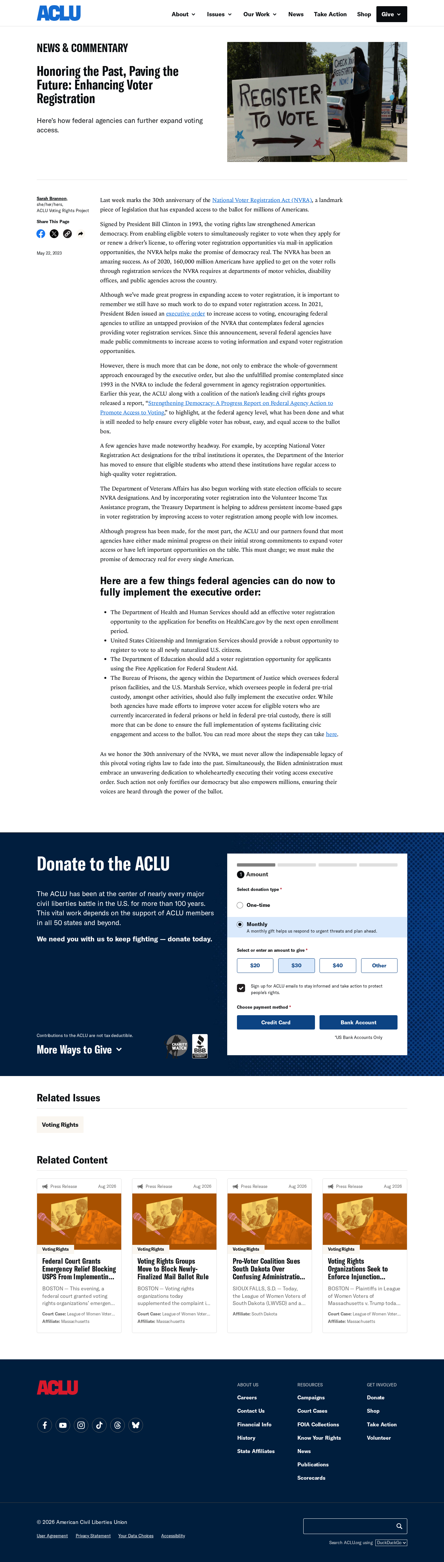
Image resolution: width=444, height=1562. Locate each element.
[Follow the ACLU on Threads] (117, 1425)
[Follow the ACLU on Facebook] (44, 1425)
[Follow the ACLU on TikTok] (99, 1425)
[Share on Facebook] (40, 235)
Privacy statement (93, 1535)
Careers (246, 1397)
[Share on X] (54, 235)
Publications (313, 1464)
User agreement (52, 1535)
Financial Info (254, 1424)
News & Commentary (80, 49)
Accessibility (173, 1535)
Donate (376, 1397)
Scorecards (311, 1477)
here (331, 734)
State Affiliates (256, 1451)
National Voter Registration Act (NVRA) (262, 200)
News (296, 14)
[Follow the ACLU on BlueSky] (135, 1425)
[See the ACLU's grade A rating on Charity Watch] (176, 1046)
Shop (364, 14)
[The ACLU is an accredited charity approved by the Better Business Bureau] (200, 1046)
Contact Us (251, 1410)
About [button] (181, 14)
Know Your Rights (319, 1437)
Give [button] (389, 14)
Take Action (330, 14)
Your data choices (135, 1535)
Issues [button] (216, 14)
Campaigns (311, 1397)
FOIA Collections (318, 1424)
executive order (185, 313)
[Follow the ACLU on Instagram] (81, 1425)
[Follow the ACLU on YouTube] (63, 1425)
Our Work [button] (257, 14)
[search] (399, 1526)
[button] (67, 234)
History (246, 1437)
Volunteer (379, 1437)
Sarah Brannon (52, 198)
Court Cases (312, 1410)
